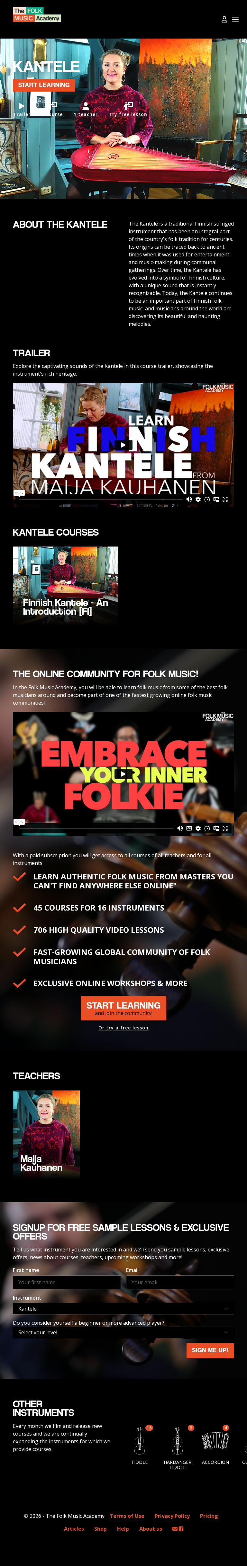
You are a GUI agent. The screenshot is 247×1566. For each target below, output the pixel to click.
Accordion (215, 1462)
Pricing (209, 1515)
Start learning (44, 85)
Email (132, 1270)
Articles (74, 1528)
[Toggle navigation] (235, 20)
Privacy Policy (172, 1515)
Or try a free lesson (123, 1028)
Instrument (27, 1297)
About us (150, 1528)
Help (123, 1528)
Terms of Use (127, 1515)
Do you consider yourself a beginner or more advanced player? (88, 1322)
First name (26, 1270)
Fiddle (140, 1462)
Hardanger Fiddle (177, 1464)
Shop (100, 1528)
